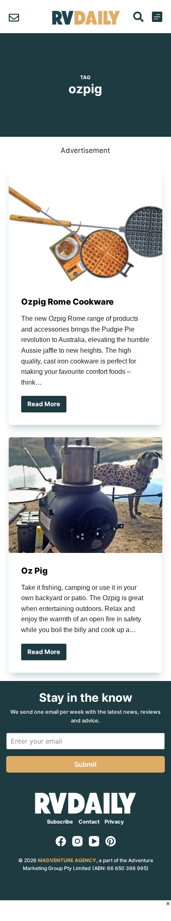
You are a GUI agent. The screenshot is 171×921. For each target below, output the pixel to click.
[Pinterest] (110, 841)
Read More (46, 406)
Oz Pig (34, 571)
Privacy (114, 822)
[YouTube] (94, 841)
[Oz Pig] (86, 495)
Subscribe (60, 822)
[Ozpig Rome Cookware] (86, 226)
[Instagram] (77, 841)
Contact (89, 822)
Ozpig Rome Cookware (67, 302)
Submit (85, 764)
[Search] (138, 17)
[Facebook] (61, 841)
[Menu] (157, 17)
